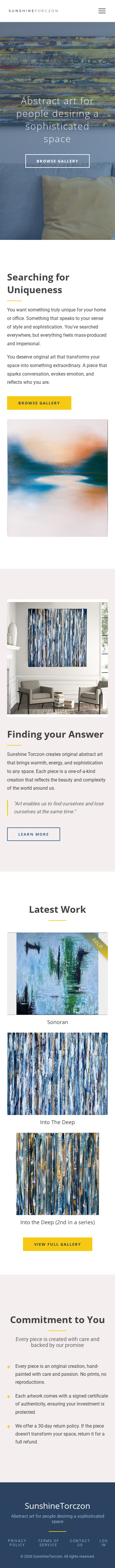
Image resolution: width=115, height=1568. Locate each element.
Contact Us (80, 1543)
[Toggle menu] (102, 11)
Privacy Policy (17, 1543)
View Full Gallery (57, 1244)
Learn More (33, 834)
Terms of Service (48, 1543)
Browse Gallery (57, 161)
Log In (104, 1543)
